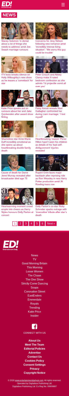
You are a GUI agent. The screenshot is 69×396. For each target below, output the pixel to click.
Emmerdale (34, 299)
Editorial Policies (34, 348)
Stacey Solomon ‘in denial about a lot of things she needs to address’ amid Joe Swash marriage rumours (15, 45)
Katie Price (34, 311)
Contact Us (34, 356)
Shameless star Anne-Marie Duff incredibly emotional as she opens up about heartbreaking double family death (16, 145)
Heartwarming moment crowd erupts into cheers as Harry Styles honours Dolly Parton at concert (17, 210)
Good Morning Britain (34, 263)
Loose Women (34, 271)
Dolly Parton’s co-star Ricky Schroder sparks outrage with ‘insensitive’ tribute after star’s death (51, 210)
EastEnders (35, 295)
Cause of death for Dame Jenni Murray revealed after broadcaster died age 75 (16, 175)
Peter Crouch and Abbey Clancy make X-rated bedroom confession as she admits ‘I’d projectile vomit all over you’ (51, 80)
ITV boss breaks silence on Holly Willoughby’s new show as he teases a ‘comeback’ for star (17, 79)
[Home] (6, 5)
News (34, 255)
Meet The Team (34, 344)
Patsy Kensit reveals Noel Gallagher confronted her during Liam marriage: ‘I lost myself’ (50, 112)
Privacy (34, 368)
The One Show (35, 279)
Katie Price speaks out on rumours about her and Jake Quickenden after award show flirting (17, 112)
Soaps (34, 287)
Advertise (34, 352)
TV (34, 259)
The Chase (34, 275)
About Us (34, 340)
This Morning (34, 267)
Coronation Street (34, 291)
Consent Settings (34, 364)
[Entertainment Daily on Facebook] (34, 326)
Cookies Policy (34, 360)
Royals (34, 303)
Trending (34, 307)
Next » (51, 223)
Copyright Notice (34, 372)
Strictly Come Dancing (34, 283)
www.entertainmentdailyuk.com (29, 380)
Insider (34, 315)
